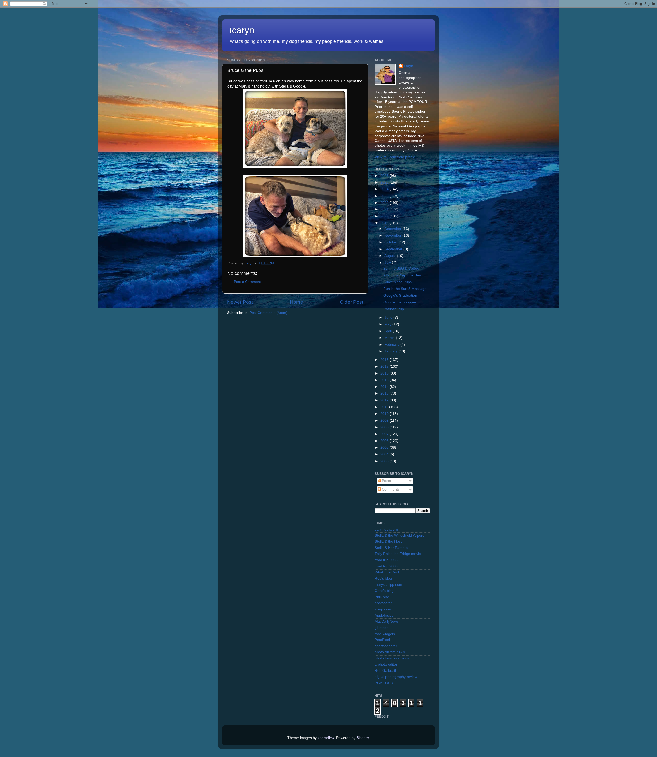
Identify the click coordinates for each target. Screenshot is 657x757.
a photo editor (386, 664)
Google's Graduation (400, 296)
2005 (385, 447)
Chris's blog (384, 591)
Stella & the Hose (389, 541)
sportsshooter (386, 646)
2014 (385, 387)
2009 (385, 421)
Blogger (362, 738)
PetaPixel (382, 640)
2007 (385, 434)
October (391, 242)
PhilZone (382, 597)
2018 (385, 360)
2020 (385, 216)
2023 (385, 196)
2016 (385, 373)
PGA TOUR (384, 683)
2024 (385, 189)
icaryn (242, 30)
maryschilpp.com (388, 585)
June (388, 317)
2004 (385, 454)
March (390, 338)
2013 (385, 393)
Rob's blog (383, 578)
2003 (385, 461)
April (388, 331)
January (391, 351)
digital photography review (396, 677)
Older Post (351, 302)
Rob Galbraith (386, 671)
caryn (408, 66)
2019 (385, 223)
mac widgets (385, 634)
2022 (385, 203)
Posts (386, 481)
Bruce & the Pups (397, 282)
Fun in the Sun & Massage (405, 289)
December (393, 229)
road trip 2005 (386, 560)
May (388, 324)
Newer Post (240, 302)
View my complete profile (395, 157)
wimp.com (383, 609)
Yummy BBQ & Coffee (401, 268)
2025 (385, 182)
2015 (385, 380)
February (392, 345)
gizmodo (382, 628)
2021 (385, 209)
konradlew (326, 738)
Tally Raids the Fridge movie (398, 554)
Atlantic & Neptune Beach (404, 275)
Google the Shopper (399, 302)
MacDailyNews (387, 622)
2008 (385, 427)
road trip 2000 (386, 566)
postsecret (383, 603)
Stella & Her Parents (391, 548)
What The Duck (387, 572)
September (393, 249)
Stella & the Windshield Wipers (399, 536)
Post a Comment (247, 282)
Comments (390, 489)
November (393, 235)
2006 (385, 441)
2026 (385, 176)
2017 (385, 366)
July (388, 262)
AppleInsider (385, 615)
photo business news (392, 658)
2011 (384, 407)
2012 (385, 400)
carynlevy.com (386, 529)
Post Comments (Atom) (268, 313)
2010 (385, 414)
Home (296, 302)
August (390, 256)
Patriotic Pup (393, 309)
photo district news (390, 652)
